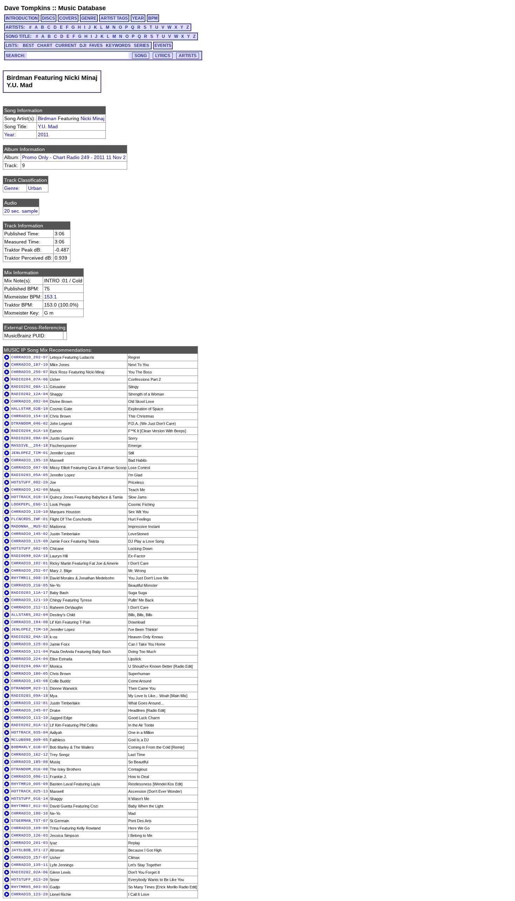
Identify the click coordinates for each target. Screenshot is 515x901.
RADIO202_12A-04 (29, 394)
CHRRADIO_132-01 (29, 703)
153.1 (50, 297)
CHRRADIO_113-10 (29, 718)
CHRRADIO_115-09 (29, 541)
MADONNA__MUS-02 (29, 526)
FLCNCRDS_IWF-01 (29, 519)
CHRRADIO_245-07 (29, 710)
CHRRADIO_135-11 (29, 865)
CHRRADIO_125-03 (29, 644)
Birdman (47, 118)
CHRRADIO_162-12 (29, 754)
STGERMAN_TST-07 (29, 821)
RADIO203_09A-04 (29, 438)
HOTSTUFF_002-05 (29, 548)
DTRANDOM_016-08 (29, 769)
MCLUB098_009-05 (29, 740)
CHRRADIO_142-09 (29, 490)
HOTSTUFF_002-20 (29, 482)
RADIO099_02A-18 (29, 556)
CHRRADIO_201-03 (29, 843)
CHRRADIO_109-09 (29, 828)
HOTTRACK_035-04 (29, 732)
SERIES (141, 45)
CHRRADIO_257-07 (29, 857)
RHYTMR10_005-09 (29, 784)
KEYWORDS (118, 45)
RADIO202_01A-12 (29, 725)
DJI (83, 45)
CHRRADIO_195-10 (29, 460)
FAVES (96, 45)
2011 (43, 134)
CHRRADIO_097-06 (29, 468)
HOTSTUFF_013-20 (29, 880)
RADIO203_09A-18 (29, 696)
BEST (28, 45)
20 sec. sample (21, 211)
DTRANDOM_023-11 (29, 688)
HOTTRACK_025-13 (29, 791)
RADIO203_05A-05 (29, 475)
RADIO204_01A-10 (29, 431)
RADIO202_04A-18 (29, 637)
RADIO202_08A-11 (29, 387)
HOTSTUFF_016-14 (29, 799)
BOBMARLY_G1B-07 (29, 747)
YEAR (138, 18)
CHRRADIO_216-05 (29, 585)
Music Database (82, 8)
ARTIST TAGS (114, 18)
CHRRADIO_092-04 (29, 401)
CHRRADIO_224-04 (29, 659)
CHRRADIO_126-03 (29, 835)
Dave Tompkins (27, 8)
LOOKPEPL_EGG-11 (29, 504)
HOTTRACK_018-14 (29, 497)
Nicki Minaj (92, 118)
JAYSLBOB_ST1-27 (29, 850)
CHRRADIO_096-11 (29, 777)
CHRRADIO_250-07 (29, 372)
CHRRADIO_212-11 (29, 607)
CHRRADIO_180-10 (29, 813)
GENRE (88, 18)
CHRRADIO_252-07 (29, 571)
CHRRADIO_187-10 (29, 365)
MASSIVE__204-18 (29, 445)
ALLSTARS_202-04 (29, 615)
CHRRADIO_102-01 (29, 563)
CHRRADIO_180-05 (29, 674)
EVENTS (162, 45)
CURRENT (65, 45)
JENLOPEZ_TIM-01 (29, 453)
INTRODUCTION (22, 18)
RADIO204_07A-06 (29, 379)
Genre (11, 188)
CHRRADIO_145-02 (29, 534)
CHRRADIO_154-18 (29, 416)
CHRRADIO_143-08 (29, 681)
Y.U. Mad (48, 126)
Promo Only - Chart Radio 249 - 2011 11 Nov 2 (74, 157)
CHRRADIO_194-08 (29, 622)
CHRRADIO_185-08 (29, 762)
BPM (153, 18)
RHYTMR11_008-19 (29, 578)
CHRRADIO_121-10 (29, 600)
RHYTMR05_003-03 (29, 887)
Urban (35, 188)
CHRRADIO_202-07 (29, 357)
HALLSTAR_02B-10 (29, 409)
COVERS (68, 18)
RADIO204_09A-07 (29, 666)
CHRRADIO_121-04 (29, 651)
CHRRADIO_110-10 (29, 512)
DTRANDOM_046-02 (29, 423)
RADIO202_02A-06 (29, 872)
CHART (44, 45)
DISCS (48, 18)
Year (9, 134)
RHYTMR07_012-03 (29, 806)
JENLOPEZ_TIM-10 (29, 629)
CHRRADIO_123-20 (29, 894)
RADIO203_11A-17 (29, 593)
